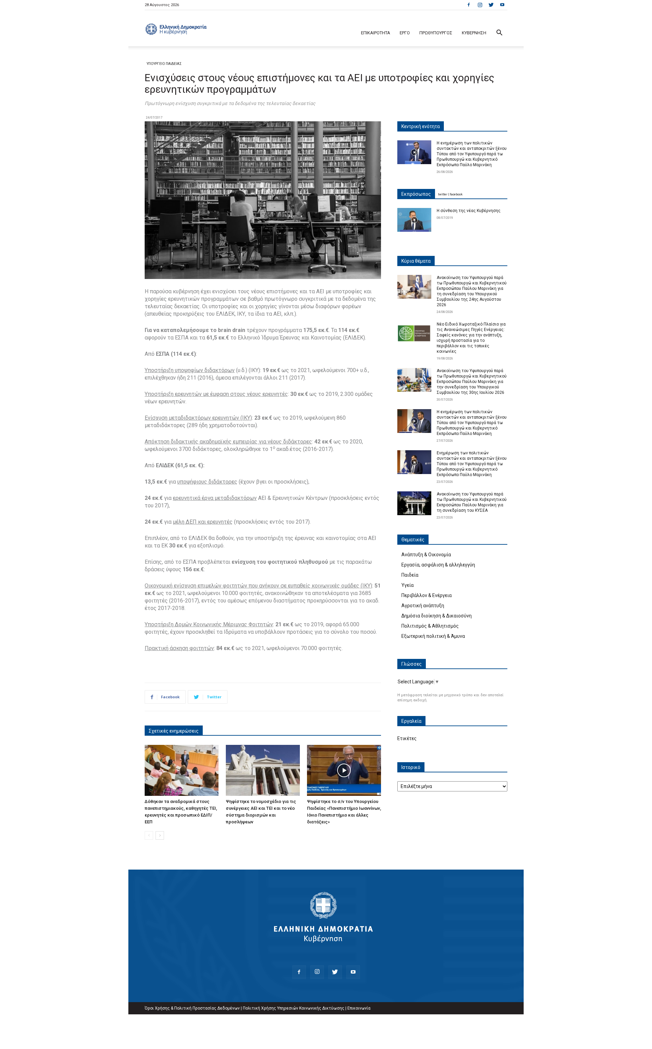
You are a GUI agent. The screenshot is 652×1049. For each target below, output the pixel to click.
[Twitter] (491, 5)
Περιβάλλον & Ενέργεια (426, 595)
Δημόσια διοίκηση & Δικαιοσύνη (436, 615)
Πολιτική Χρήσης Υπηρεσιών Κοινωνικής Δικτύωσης (293, 1008)
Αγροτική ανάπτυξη (422, 605)
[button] (499, 33)
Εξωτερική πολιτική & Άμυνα (433, 636)
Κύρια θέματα (416, 261)
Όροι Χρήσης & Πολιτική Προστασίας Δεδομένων (192, 1008)
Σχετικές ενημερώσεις (174, 731)
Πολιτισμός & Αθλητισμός (430, 626)
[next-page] (160, 835)
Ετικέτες (407, 738)
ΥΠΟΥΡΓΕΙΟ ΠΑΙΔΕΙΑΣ (164, 64)
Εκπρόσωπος (416, 194)
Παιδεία (409, 575)
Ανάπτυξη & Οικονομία (426, 554)
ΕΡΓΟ (405, 32)
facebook (456, 194)
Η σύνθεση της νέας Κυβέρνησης (469, 210)
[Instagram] (480, 5)
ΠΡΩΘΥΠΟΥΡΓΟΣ (435, 32)
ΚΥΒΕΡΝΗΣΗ (474, 32)
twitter (443, 194)
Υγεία (407, 585)
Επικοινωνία (358, 1008)
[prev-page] (149, 835)
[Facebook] (469, 5)
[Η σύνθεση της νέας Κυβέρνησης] (414, 220)
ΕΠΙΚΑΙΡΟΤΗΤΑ (375, 32)
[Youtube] (502, 5)
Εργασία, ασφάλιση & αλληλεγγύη (438, 564)
